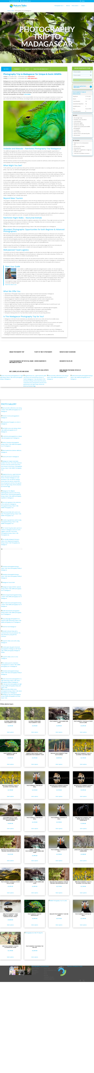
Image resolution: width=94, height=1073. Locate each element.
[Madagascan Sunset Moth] (8, 582)
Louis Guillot (27, 94)
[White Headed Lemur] (11, 452)
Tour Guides (34, 970)
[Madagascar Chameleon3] (11, 549)
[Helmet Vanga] (11, 598)
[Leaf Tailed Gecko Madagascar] (11, 606)
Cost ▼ (27, 69)
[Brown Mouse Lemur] (11, 682)
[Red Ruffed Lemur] (11, 431)
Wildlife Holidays (35, 968)
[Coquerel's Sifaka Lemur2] (11, 658)
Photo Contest (75, 5)
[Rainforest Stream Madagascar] (11, 507)
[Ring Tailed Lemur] (11, 523)
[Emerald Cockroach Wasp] (11, 636)
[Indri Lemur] (11, 438)
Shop (12, 10)
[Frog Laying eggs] (11, 622)
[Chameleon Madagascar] (11, 674)
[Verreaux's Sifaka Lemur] (11, 544)
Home (8, 10)
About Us (33, 973)
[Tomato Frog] (11, 535)
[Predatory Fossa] (11, 470)
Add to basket (82, 80)
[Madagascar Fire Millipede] (11, 498)
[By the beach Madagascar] (10, 456)
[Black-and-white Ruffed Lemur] (11, 692)
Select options (10, 732)
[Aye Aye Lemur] (11, 687)
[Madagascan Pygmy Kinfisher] (11, 590)
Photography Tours (59, 5)
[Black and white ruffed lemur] (11, 411)
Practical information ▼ (41, 69)
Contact (83, 5)
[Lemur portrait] (11, 417)
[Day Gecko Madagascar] (11, 652)
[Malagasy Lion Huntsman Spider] (11, 486)
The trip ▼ (6, 69)
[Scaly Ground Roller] (11, 515)
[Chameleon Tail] (11, 666)
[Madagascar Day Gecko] (11, 698)
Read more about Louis (10, 284)
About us (68, 5)
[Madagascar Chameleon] (11, 570)
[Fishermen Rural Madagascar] (8, 626)
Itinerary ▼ (17, 69)
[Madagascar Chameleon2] (11, 578)
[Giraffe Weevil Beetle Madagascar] (11, 614)
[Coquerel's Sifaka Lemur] (11, 642)
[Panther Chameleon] (11, 446)
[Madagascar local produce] (11, 424)
